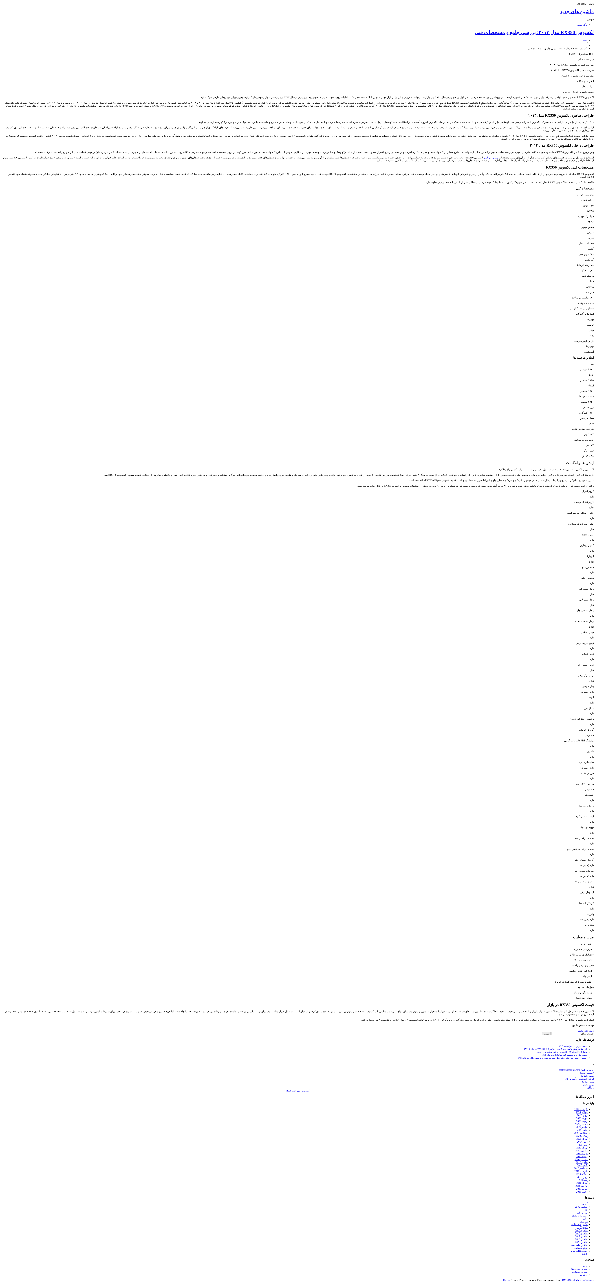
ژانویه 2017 (582, 1156)
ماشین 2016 (581, 1233)
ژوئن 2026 (582, 1115)
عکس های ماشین (578, 1224)
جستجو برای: (587, 1033)
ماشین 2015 (581, 1230)
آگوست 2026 (581, 1109)
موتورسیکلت (581, 1248)
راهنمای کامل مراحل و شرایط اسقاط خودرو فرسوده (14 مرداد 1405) (552, 1057)
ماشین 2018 (581, 1239)
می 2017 (583, 1144)
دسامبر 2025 (581, 1124)
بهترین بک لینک (490, 157)
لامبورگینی (582, 1227)
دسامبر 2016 (581, 1159)
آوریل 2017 (582, 1147)
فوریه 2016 (582, 1189)
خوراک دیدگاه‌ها (580, 1272)
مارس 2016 (581, 1186)
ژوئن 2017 (582, 1141)
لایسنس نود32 (587, 1072)
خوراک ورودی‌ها (579, 1269)
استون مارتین (581, 1206)
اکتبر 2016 (582, 1165)
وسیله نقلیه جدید (579, 1251)
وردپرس (583, 1274)
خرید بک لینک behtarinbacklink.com (576, 1070)
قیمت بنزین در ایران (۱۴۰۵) (573, 1046)
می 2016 (583, 1180)
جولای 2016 (582, 1174)
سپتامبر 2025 (581, 1133)
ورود (585, 1266)
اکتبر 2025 (582, 1130)
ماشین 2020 (581, 1242)
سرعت (584, 1221)
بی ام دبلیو (582, 1212)
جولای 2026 (582, 1112)
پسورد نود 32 (587, 1075)
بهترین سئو (588, 1084)
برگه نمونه (582, 24)
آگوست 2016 (581, 1171)
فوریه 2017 (582, 1153)
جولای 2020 (582, 1136)
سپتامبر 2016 (581, 1168)
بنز (586, 1209)
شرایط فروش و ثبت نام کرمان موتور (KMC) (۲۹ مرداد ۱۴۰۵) (556, 1049)
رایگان (590, 1087)
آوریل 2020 (582, 1138)
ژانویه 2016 (582, 1191)
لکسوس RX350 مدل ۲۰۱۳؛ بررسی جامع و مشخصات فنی (534, 32)
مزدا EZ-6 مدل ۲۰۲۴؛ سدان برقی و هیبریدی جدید (562, 1052)
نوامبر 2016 (582, 1162)
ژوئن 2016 (582, 1177)
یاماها (585, 1254)
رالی (585, 1218)
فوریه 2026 (582, 1118)
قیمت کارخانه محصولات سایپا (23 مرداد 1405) (564, 1055)
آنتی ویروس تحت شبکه (297, 1090)
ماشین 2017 (581, 1236)
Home (585, 40)
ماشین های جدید (577, 11)
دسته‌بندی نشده (586, 1030)
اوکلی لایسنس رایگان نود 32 (579, 1078)
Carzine (507, 1280)
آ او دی (584, 1204)
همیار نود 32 (588, 1081)
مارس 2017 (581, 1150)
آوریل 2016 (582, 1183)
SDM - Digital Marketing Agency (577, 1280)
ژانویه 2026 (582, 1121)
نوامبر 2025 (582, 1127)
